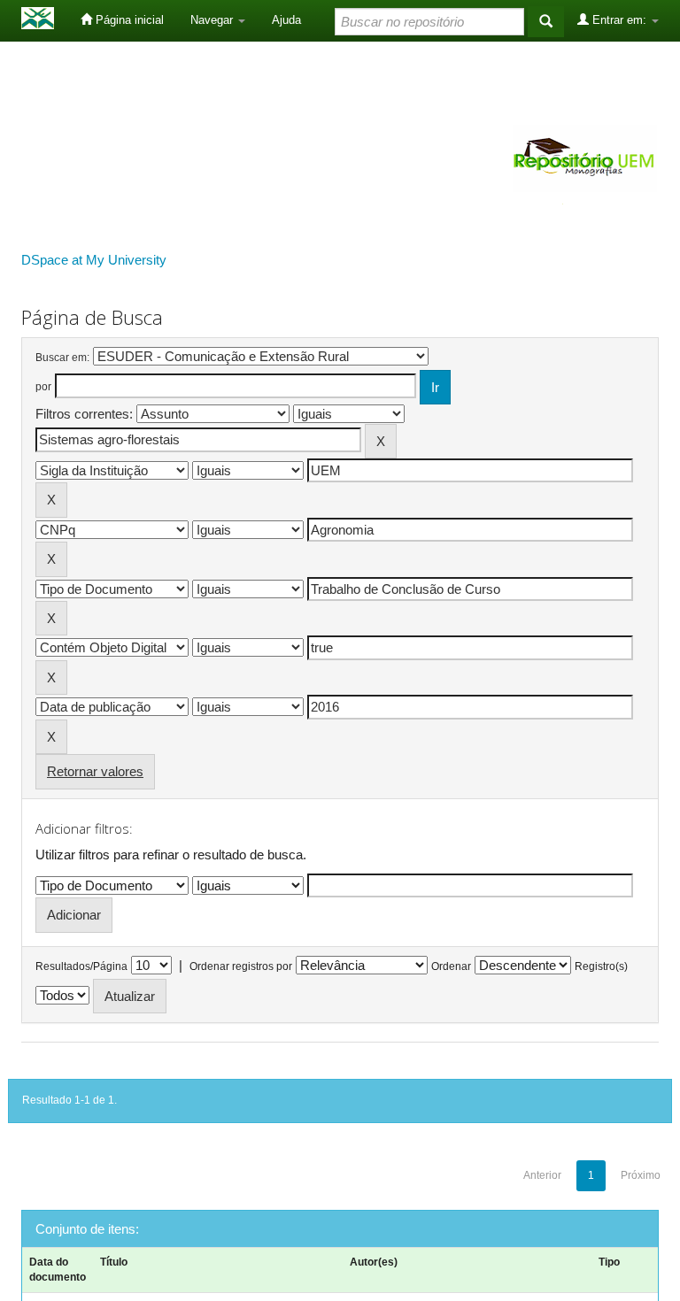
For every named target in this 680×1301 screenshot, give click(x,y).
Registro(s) (601, 966)
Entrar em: (619, 20)
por (43, 387)
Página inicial (128, 20)
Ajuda (286, 20)
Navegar (213, 20)
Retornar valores (95, 771)
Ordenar (451, 966)
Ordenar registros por (240, 966)
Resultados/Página (81, 966)
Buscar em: (62, 357)
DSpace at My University (93, 259)
